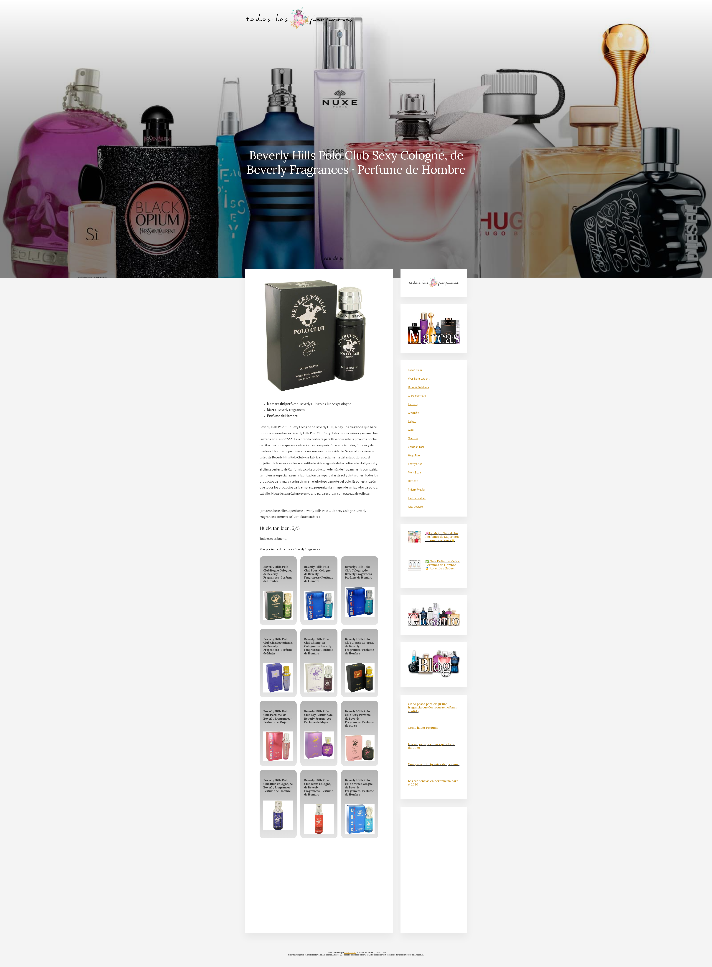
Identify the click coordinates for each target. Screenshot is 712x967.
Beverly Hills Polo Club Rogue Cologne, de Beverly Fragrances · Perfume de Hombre (277, 574)
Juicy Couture (415, 506)
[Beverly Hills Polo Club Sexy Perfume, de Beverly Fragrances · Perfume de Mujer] (360, 748)
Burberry (413, 404)
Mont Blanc (414, 472)
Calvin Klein (415, 370)
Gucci (411, 429)
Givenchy (413, 412)
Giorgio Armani (417, 395)
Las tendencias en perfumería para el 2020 (433, 782)
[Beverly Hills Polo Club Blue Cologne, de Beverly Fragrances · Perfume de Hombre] (278, 815)
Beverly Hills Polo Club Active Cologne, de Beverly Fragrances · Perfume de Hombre (359, 787)
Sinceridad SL (350, 952)
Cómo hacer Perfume (423, 727)
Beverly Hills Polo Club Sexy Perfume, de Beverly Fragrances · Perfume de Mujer (359, 718)
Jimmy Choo (415, 464)
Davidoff (413, 481)
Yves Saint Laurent (418, 378)
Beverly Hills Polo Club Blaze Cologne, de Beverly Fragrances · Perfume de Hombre (318, 787)
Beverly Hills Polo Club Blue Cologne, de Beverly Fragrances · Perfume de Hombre (278, 785)
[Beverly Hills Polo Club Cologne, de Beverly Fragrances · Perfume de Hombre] (360, 602)
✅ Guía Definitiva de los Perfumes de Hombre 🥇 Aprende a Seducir (442, 564)
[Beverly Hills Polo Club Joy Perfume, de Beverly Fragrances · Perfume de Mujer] (319, 745)
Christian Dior (416, 446)
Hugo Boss (414, 455)
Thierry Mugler (416, 489)
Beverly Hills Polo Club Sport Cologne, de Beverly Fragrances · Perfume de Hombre (318, 574)
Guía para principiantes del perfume (433, 764)
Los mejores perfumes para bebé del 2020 (431, 745)
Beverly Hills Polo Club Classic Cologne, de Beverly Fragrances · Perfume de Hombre (359, 646)
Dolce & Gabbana (418, 387)
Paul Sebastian (417, 498)
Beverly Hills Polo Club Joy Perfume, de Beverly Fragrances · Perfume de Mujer (318, 716)
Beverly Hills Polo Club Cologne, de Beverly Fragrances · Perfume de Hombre (359, 572)
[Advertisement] (356, 63)
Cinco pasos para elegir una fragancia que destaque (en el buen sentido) (432, 707)
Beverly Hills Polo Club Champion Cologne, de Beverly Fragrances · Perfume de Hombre (318, 646)
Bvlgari (412, 421)
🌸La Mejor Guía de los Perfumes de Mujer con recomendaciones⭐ (442, 536)
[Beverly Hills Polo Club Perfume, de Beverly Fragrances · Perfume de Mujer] (278, 746)
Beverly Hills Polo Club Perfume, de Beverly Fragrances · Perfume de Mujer (277, 716)
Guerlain (413, 438)
